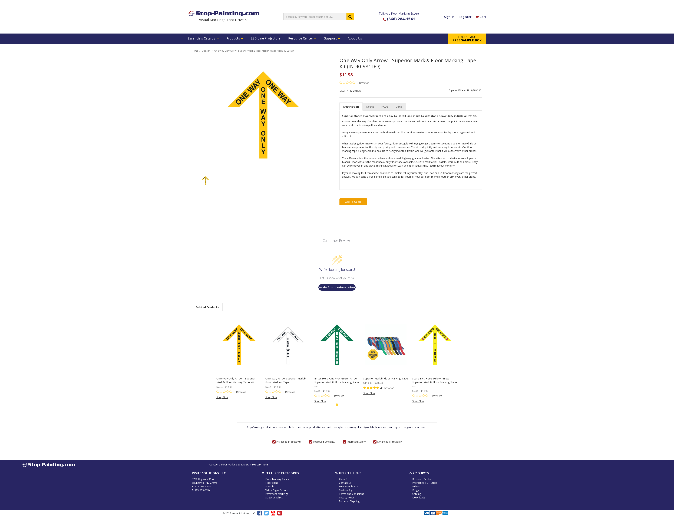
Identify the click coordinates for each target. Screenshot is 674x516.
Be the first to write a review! (337, 287)
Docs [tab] (398, 106)
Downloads (418, 497)
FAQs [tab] (384, 106)
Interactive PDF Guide (424, 482)
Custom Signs (347, 490)
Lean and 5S (404, 165)
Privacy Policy (346, 497)
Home (195, 50)
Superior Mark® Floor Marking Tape (385, 378)
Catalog (416, 493)
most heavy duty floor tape (387, 162)
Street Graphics (274, 497)
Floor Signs (271, 482)
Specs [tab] (370, 106)
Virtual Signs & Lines (276, 490)
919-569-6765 (203, 486)
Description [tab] (351, 106)
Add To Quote (353, 201)
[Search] (350, 16)
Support (331, 38)
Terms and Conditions (351, 493)
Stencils (269, 486)
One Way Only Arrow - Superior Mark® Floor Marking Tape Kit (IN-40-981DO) (254, 50)
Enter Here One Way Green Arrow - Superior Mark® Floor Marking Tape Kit (336, 382)
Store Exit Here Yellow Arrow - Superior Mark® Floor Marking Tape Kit (434, 382)
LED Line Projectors (265, 38)
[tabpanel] (239, 357)
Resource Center (301, 38)
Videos (416, 486)
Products (233, 38)
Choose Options (239, 344)
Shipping (354, 501)
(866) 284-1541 (401, 18)
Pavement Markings (276, 493)
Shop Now (222, 397)
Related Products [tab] (207, 307)
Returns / (344, 501)
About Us (355, 38)
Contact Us (345, 482)
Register (465, 17)
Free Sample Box (348, 486)
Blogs (415, 490)
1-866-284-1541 (258, 464)
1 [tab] (337, 404)
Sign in (449, 17)
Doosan (206, 50)
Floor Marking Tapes (277, 479)
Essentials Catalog (202, 38)
